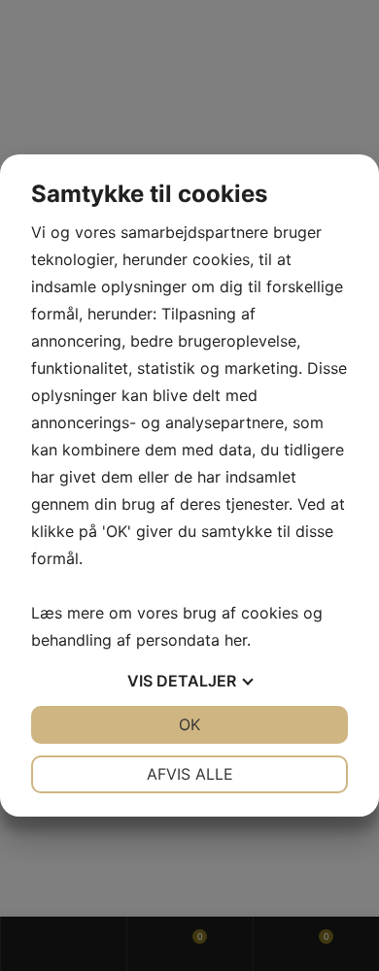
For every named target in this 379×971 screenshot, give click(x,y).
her (235, 640)
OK (189, 724)
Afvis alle (190, 774)
